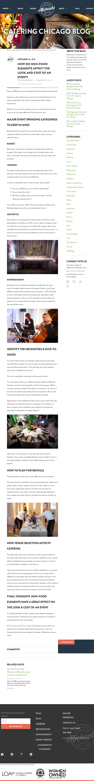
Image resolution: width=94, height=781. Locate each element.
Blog (8, 50)
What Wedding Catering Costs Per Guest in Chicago (76, 96)
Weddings (70, 251)
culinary (69, 153)
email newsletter (75, 270)
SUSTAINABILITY (44, 734)
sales (68, 225)
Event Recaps (72, 166)
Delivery (69, 157)
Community (71, 144)
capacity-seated (72, 140)
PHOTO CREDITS (44, 739)
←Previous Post (66, 641)
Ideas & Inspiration (31, 84)
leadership (70, 195)
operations (70, 208)
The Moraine (71, 242)
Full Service (21, 84)
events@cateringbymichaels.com (76, 737)
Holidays (70, 178)
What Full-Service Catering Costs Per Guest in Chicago (74, 105)
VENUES (33, 8)
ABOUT (62, 8)
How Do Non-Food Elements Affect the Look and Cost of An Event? (34, 50)
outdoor (69, 212)
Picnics (69, 217)
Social (39, 84)
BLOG (77, 8)
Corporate (49, 80)
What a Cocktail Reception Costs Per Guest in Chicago (74, 86)
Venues (69, 246)
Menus (69, 200)
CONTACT (89, 8)
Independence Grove (74, 187)
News (68, 204)
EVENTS (6, 8)
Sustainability (71, 234)
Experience (71, 170)
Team (68, 238)
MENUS (20, 8)
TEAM (38, 713)
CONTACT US (69, 722)
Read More (10, 688)
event (68, 161)
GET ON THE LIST (15, 726)
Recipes (69, 221)
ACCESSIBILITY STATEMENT (45, 747)
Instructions (71, 191)
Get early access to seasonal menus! (13, 714)
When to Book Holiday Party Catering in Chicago (75, 124)
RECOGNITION (43, 729)
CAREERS (40, 723)
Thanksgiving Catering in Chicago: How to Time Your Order (76, 114)
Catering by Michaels (17, 625)
